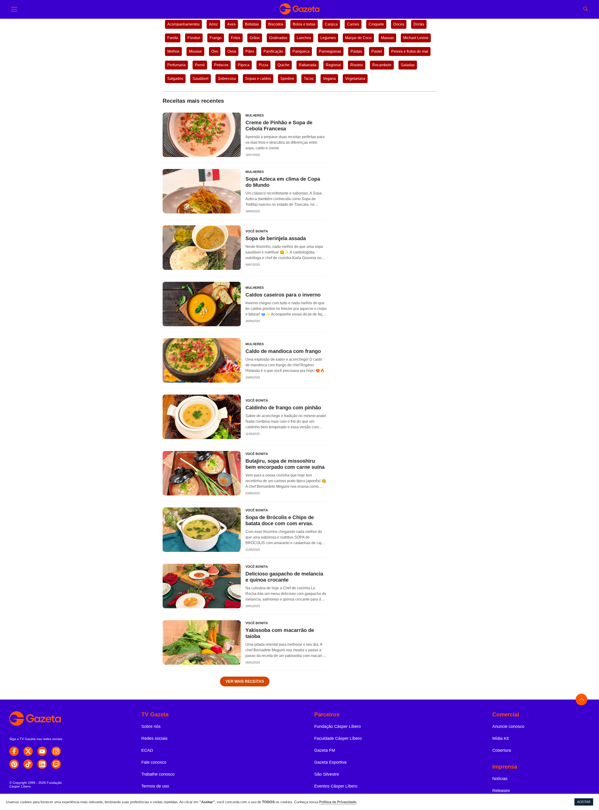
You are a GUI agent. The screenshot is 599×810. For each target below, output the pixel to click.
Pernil (200, 65)
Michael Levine (415, 38)
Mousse (195, 51)
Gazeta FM (324, 750)
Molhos (173, 51)
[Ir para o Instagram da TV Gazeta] (56, 751)
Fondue (193, 38)
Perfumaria (176, 65)
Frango (216, 38)
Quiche (283, 65)
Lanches (304, 38)
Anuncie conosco (508, 726)
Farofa (172, 38)
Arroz (213, 24)
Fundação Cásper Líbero (337, 726)
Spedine (287, 79)
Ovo (214, 51)
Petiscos (221, 65)
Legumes (328, 38)
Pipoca (243, 65)
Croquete (376, 24)
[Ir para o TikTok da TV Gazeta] (28, 764)
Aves (231, 24)
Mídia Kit (500, 738)
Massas (387, 38)
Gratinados (278, 38)
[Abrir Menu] (14, 9)
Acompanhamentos (183, 24)
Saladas (408, 65)
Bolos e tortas (304, 24)
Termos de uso (155, 786)
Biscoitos (275, 24)
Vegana (329, 79)
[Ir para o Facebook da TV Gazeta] (14, 751)
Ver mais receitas (245, 681)
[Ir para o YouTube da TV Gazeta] (42, 751)
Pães (249, 51)
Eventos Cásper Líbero (335, 786)
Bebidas (252, 24)
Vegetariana (355, 79)
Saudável (200, 79)
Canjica (331, 24)
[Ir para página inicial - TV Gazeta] (299, 9)
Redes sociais (154, 738)
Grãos (255, 38)
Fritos (235, 38)
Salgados (175, 79)
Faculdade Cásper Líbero (338, 738)
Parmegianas (330, 51)
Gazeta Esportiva (330, 762)
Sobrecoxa (227, 79)
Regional (333, 65)
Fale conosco (153, 762)
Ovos (231, 51)
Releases (501, 790)
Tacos (309, 79)
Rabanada (307, 65)
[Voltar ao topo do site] (581, 699)
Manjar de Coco (358, 38)
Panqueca (301, 51)
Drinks (418, 24)
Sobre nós (151, 726)
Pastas (356, 51)
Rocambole (381, 65)
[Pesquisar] (585, 9)
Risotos (356, 65)
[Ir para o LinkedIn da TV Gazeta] (42, 764)
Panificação (273, 51)
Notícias (500, 778)
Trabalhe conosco (158, 774)
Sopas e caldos (258, 79)
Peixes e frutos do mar (409, 51)
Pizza (263, 65)
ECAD (147, 750)
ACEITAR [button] (583, 802)
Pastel (376, 51)
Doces (398, 24)
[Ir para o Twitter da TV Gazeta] (28, 751)
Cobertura (501, 750)
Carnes (353, 24)
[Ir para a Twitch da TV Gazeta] (56, 764)
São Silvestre (326, 774)
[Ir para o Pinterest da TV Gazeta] (14, 764)
